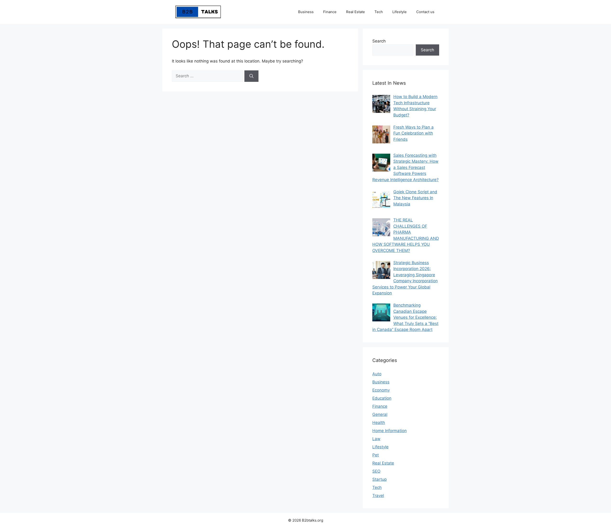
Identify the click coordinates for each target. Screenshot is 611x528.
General (379, 414)
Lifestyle (399, 12)
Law (376, 438)
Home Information (389, 430)
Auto (376, 373)
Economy (381, 390)
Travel (378, 495)
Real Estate (355, 12)
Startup (379, 479)
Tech (378, 12)
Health (378, 422)
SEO (376, 471)
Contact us (425, 12)
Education (381, 398)
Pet (375, 455)
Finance (330, 12)
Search (379, 41)
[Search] (251, 76)
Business (306, 12)
